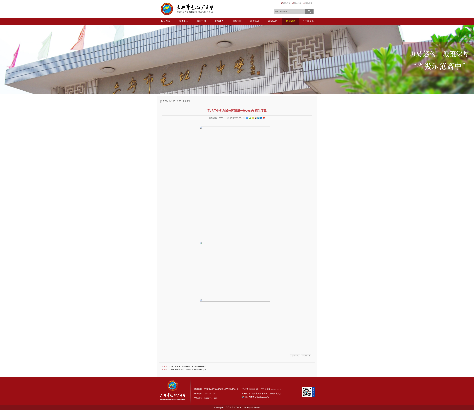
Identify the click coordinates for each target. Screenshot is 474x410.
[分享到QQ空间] (253, 118)
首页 (179, 101)
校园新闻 (201, 21)
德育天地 (237, 21)
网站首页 (165, 21)
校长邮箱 (308, 3)
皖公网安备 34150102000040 (256, 397)
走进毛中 (183, 21)
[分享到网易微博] (263, 118)
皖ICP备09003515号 (250, 389)
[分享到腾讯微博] (258, 118)
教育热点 (254, 21)
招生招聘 (290, 21)
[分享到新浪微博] (255, 118)
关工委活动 (308, 21)
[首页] (187, 9)
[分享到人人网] (261, 118)
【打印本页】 (295, 356)
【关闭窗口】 (306, 356)
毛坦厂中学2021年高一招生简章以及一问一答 (187, 367)
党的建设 (219, 21)
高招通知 (272, 21)
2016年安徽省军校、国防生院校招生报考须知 (187, 370)
